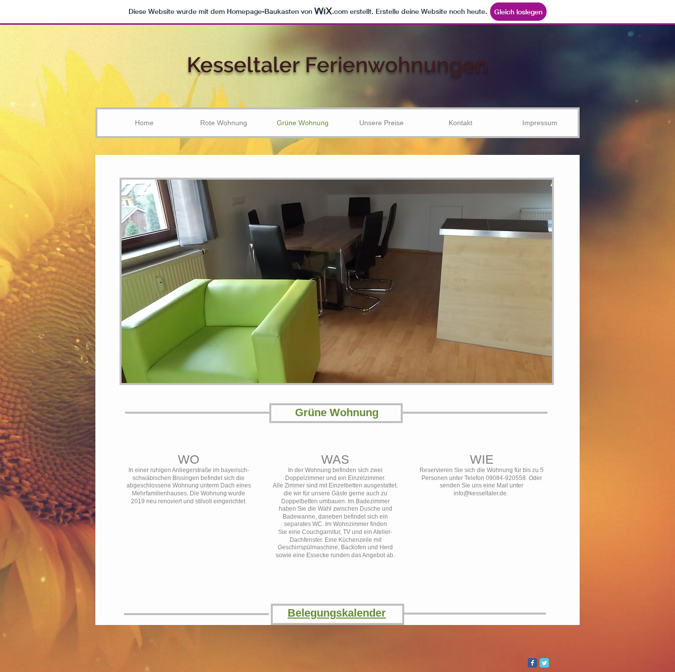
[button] (369, 281)
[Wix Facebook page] (532, 663)
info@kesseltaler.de (480, 493)
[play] (531, 374)
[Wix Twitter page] (544, 663)
